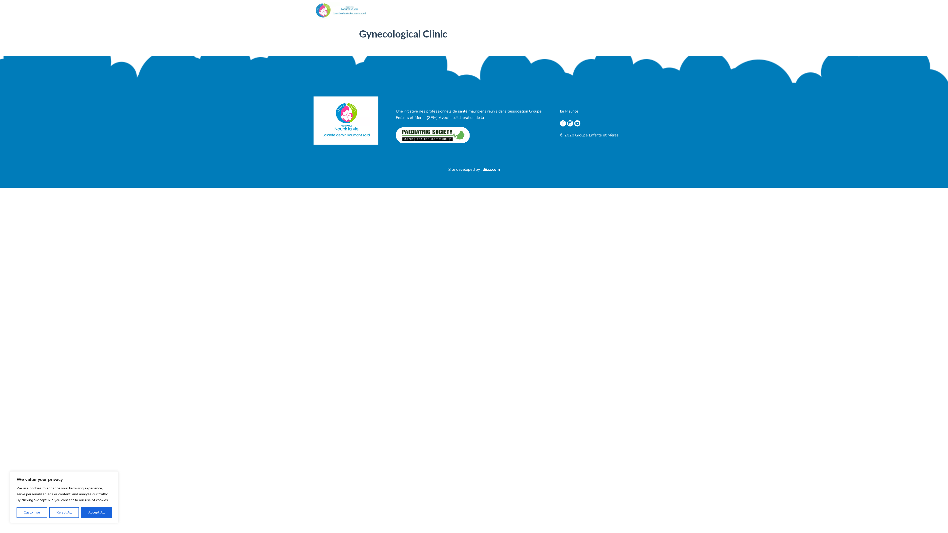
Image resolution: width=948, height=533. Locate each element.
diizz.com (491, 169)
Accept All (96, 512)
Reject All (64, 512)
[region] (64, 497)
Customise (32, 512)
